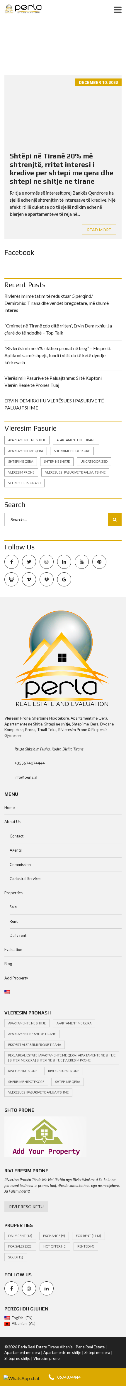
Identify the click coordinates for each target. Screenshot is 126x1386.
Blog (8, 963)
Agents (16, 850)
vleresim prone (21, 472)
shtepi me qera (20, 461)
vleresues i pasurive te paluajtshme (75, 472)
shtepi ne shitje (57, 461)
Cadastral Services (25, 878)
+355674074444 (30, 763)
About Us (12, 821)
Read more (99, 229)
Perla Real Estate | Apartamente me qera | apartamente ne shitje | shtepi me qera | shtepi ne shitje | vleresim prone (61, 1057)
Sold (15, 1257)
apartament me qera (25, 451)
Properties (13, 892)
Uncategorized (94, 461)
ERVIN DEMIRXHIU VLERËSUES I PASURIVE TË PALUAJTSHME (54, 404)
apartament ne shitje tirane (32, 1034)
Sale (13, 907)
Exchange (54, 1236)
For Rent (88, 1236)
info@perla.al (26, 777)
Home (9, 807)
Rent (14, 921)
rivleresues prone (63, 1071)
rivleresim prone (22, 1071)
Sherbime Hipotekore (72, 451)
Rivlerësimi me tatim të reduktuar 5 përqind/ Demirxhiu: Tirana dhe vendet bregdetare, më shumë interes (56, 303)
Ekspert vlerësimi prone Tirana (34, 1044)
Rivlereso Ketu (26, 1206)
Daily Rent (20, 1236)
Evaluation (13, 949)
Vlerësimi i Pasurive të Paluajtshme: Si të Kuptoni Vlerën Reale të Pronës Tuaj (53, 381)
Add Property (16, 978)
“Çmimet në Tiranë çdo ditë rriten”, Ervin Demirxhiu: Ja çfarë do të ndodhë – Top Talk (58, 329)
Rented (85, 1246)
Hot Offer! (55, 1246)
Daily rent (18, 935)
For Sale (20, 1246)
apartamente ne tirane (76, 440)
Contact (16, 836)
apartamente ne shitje (27, 440)
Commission (20, 864)
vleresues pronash (24, 483)
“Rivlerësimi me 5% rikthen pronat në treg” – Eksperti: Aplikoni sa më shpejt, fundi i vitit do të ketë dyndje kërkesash (57, 355)
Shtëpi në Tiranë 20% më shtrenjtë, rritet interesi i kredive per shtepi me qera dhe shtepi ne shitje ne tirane (61, 168)
